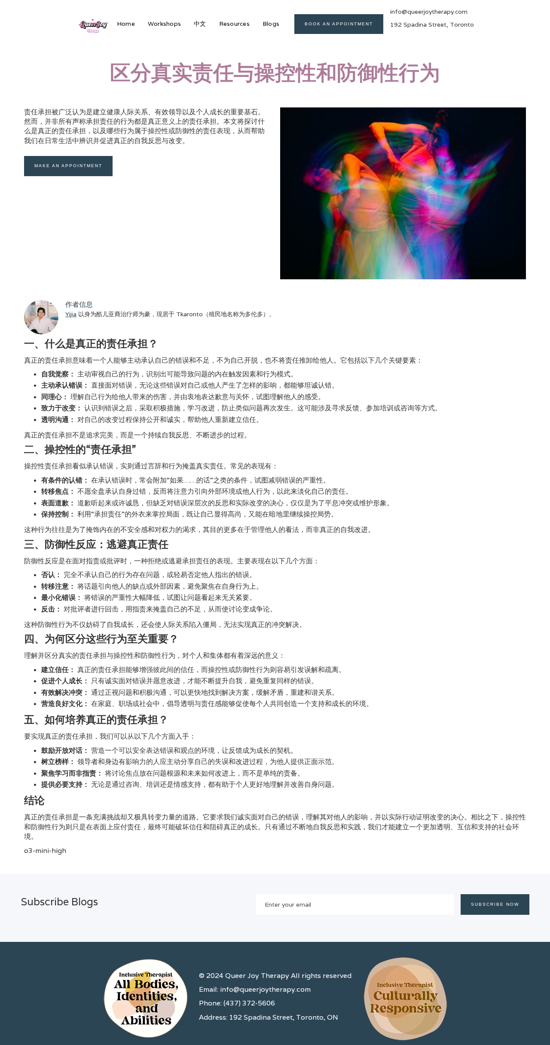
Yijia (70, 314)
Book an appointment (339, 23)
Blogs (271, 24)
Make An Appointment (68, 165)
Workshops (164, 24)
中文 (200, 24)
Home (126, 24)
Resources (234, 24)
